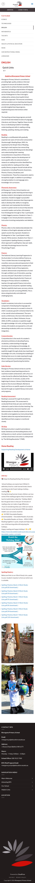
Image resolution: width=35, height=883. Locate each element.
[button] (3, 4)
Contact (12, 877)
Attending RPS (6, 782)
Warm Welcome (6, 778)
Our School (5, 786)
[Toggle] (32, 778)
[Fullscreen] (31, 469)
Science (4, 19)
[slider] (16, 469)
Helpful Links (5, 790)
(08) (13, 758)
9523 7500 (18, 758)
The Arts (4, 35)
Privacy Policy (21, 877)
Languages (5, 56)
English (4, 27)
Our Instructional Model (10, 52)
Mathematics (6, 31)
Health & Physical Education (11, 44)
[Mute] (28, 469)
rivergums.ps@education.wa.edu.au (13, 740)
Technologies (6, 23)
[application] (17, 462)
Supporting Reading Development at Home (15, 449)
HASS (3, 40)
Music (3, 48)
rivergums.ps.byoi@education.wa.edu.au (14, 765)
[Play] (4, 469)
